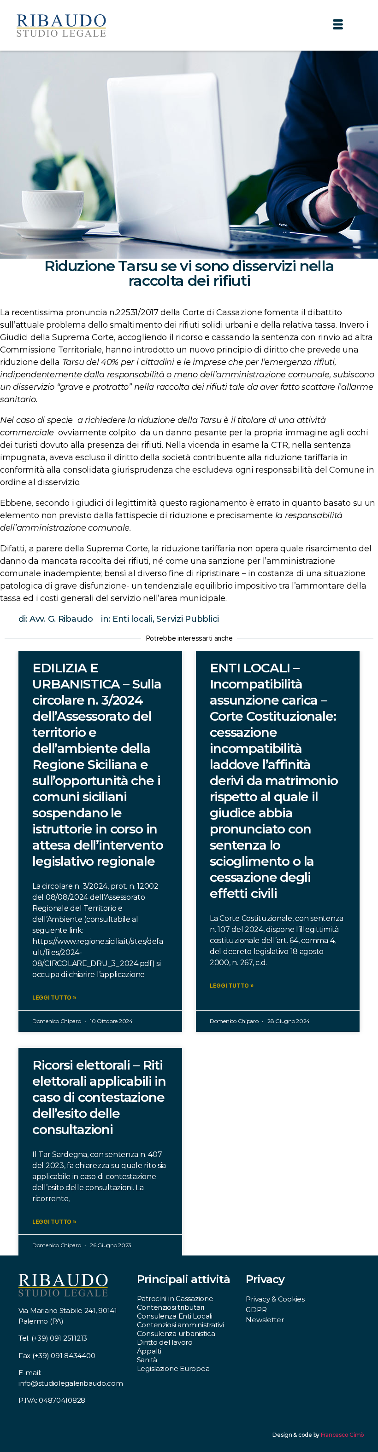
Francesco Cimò (342, 1434)
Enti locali (132, 619)
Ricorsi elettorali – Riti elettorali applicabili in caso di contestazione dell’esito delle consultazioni (99, 1097)
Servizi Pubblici (187, 619)
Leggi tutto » (54, 997)
